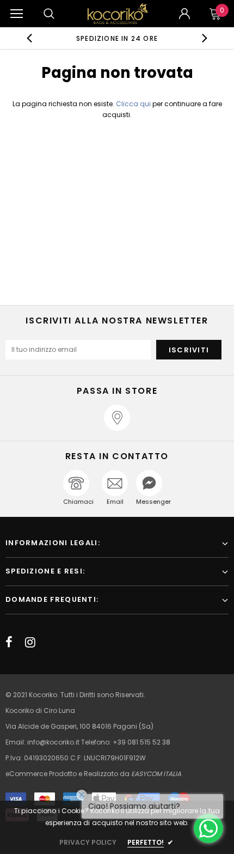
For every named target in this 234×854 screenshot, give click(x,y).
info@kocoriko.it (54, 742)
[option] (117, 38)
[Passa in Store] (117, 418)
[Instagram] (30, 642)
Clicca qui (134, 103)
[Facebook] (9, 642)
